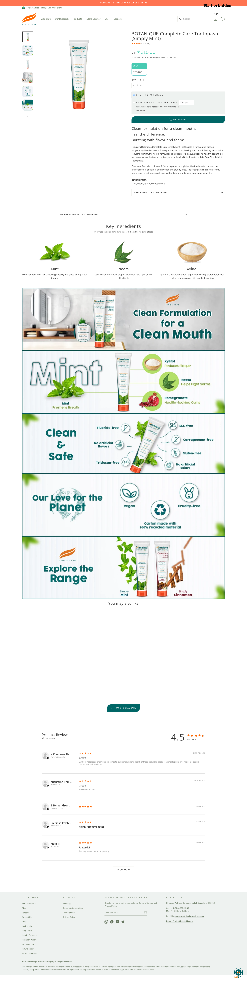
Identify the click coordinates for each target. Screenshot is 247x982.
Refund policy (28, 949)
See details (140, 110)
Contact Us (27, 917)
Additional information (150, 193)
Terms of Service (29, 953)
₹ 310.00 (27, 670)
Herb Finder (27, 931)
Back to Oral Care (125, 708)
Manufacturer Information (79, 214)
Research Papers (29, 940)
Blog (24, 908)
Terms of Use (69, 913)
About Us (46, 19)
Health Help (27, 926)
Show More (123, 870)
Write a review (48, 738)
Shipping (153, 57)
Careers (117, 19)
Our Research (62, 19)
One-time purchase (149, 95)
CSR (107, 19)
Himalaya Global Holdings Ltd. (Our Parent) (43, 8)
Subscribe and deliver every (157, 102)
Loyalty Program (29, 935)
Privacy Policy (69, 917)
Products (77, 19)
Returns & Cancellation (73, 908)
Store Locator (93, 19)
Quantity (138, 80)
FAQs (24, 922)
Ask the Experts (29, 903)
